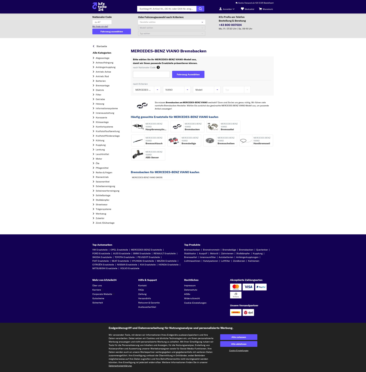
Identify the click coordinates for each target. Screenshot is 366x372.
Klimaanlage (102, 122)
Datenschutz (190, 289)
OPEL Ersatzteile (119, 249)
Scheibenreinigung (105, 186)
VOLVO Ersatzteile (129, 268)
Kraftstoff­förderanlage (108, 135)
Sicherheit (97, 302)
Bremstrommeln (211, 249)
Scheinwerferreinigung (107, 190)
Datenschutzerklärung (120, 365)
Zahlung (142, 294)
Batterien (101, 80)
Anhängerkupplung (106, 67)
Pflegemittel (102, 167)
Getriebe (100, 99)
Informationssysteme (107, 108)
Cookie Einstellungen (238, 350)
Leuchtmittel (102, 154)
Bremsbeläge (229, 249)
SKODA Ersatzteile (102, 257)
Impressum (190, 285)
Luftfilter (225, 261)
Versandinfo (144, 298)
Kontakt (142, 285)
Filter (98, 94)
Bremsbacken (246, 249)
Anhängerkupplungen (247, 257)
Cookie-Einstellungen (195, 302)
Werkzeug (101, 213)
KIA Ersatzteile (148, 264)
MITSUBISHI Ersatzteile (104, 268)
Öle (97, 163)
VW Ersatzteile (100, 249)
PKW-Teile (135, 45)
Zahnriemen (227, 253)
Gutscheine (98, 298)
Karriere (96, 289)
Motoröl (214, 253)
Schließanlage (103, 195)
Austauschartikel (147, 307)
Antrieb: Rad (102, 76)
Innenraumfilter (208, 257)
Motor (99, 158)
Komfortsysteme (104, 126)
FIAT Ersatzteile (100, 261)
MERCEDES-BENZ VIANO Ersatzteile (193, 45)
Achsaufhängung (104, 62)
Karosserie (101, 117)
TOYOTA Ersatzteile (125, 257)
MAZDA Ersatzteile (167, 261)
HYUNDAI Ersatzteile (143, 261)
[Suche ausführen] (200, 9)
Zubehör (100, 218)
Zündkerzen (239, 261)
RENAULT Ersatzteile (165, 253)
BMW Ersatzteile (142, 253)
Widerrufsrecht (192, 298)
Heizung (100, 103)
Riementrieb (102, 177)
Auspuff (203, 253)
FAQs (141, 289)
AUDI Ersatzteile (121, 253)
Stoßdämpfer (102, 199)
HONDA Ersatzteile (169, 264)
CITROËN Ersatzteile (103, 264)
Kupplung (101, 145)
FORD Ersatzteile (101, 253)
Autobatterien (226, 257)
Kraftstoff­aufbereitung (108, 131)
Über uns (97, 285)
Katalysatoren (210, 261)
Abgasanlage (102, 58)
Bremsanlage (103, 85)
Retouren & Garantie (149, 302)
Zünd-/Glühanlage (105, 222)
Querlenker (262, 249)
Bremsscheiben (192, 249)
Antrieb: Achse (103, 71)
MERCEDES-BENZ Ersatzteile (146, 249)
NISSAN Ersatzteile (127, 264)
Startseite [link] (102, 46)
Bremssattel (190, 257)
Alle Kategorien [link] (102, 53)
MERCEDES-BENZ (152, 45)
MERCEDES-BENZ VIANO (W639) (147, 177)
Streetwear (102, 204)
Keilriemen (253, 261)
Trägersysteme (103, 209)
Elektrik (100, 90)
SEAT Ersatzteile (120, 261)
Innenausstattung (105, 112)
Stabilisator (190, 253)
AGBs (187, 294)
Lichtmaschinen (192, 261)
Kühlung (100, 140)
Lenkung (100, 149)
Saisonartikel (103, 181)
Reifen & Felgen (104, 172)
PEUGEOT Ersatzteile (149, 257)
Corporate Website (102, 294)
